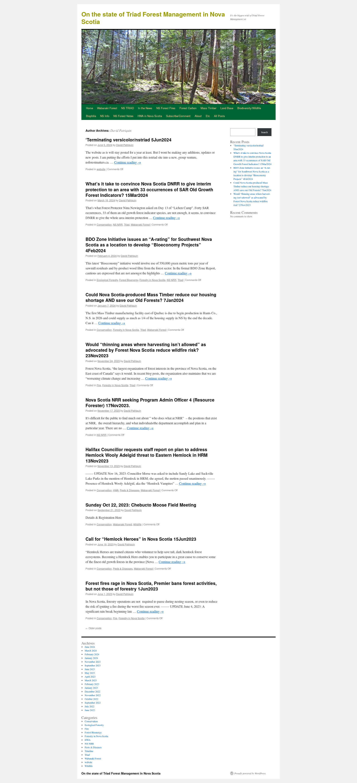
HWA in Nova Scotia (150, 116)
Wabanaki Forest (107, 108)
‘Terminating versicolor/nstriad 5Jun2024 (128, 139)
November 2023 (93, 661)
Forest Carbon (188, 108)
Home (89, 108)
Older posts (93, 628)
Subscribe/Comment (178, 116)
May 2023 (90, 672)
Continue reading (127, 162)
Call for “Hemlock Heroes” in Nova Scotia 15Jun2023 (141, 539)
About (198, 116)
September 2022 (93, 702)
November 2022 (93, 695)
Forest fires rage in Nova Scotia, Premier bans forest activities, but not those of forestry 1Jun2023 (151, 586)
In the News (145, 108)
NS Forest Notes (123, 116)
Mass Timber (208, 108)
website (101, 169)
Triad (127, 224)
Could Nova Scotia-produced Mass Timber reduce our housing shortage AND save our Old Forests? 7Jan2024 (151, 297)
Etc (208, 116)
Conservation (104, 224)
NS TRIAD (127, 108)
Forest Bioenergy (128, 280)
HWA (116, 490)
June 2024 (90, 646)
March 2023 (91, 680)
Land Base (226, 108)
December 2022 (92, 691)
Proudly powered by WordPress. (250, 773)
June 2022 (90, 710)
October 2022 (91, 699)
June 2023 (90, 669)
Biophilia (91, 116)
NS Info (104, 116)
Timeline (89, 751)
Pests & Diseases (129, 490)
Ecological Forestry (107, 280)
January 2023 (91, 687)
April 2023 (90, 676)
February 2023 (92, 684)
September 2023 (93, 665)
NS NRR (118, 224)
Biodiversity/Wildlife (249, 108)
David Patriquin (120, 130)
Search (264, 132)
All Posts (219, 116)
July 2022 (89, 706)
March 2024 (91, 650)
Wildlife (137, 524)
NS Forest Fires (165, 108)
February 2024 (92, 654)
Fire (99, 385)
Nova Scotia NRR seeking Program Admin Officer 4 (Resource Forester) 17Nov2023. (150, 402)
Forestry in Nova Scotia (152, 280)
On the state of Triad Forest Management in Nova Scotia (153, 18)
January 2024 (91, 658)
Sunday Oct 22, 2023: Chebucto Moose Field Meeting (141, 505)
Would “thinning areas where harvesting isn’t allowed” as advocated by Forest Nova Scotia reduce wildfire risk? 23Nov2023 (146, 350)
